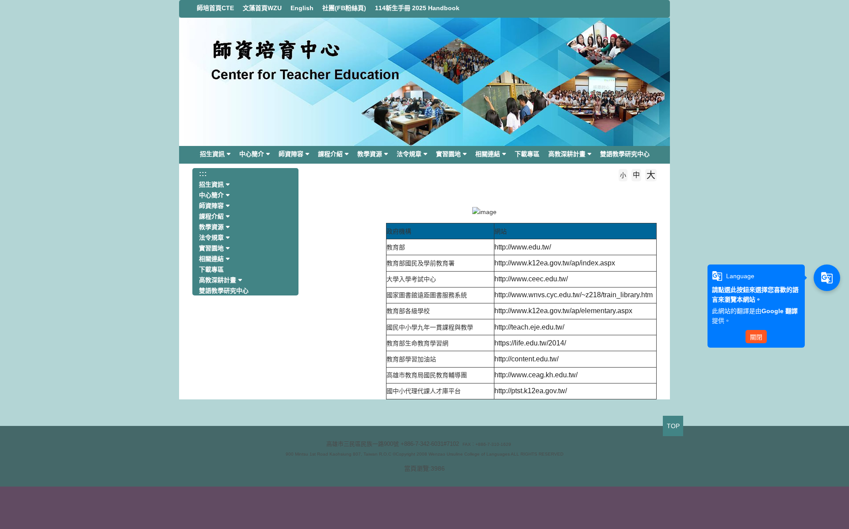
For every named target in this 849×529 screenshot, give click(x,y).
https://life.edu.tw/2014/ (530, 343)
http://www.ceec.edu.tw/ (531, 279)
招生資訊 (212, 153)
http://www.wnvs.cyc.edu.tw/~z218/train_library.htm (573, 295)
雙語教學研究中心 (625, 153)
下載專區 (527, 153)
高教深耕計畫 (566, 153)
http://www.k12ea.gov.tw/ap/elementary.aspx (563, 310)
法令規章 (409, 153)
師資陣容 (291, 153)
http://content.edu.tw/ (526, 359)
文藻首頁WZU (262, 8)
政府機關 (371, 188)
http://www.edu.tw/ (522, 247)
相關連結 (487, 153)
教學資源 (369, 153)
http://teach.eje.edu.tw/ (529, 327)
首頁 (336, 188)
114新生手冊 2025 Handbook (417, 8)
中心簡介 (251, 153)
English (302, 8)
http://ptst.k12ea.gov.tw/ (530, 391)
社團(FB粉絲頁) (344, 8)
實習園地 (448, 153)
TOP (673, 425)
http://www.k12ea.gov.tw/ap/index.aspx (554, 263)
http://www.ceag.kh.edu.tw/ (535, 375)
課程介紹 (330, 153)
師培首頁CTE (215, 8)
